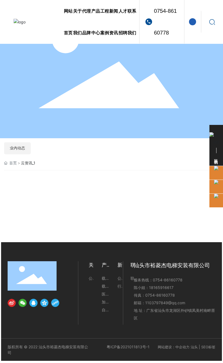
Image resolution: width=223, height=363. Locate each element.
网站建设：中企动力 (174, 347)
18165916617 (161, 287)
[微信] (22, 303)
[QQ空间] (44, 303)
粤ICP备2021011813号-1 (128, 346)
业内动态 (17, 148)
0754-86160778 (165, 22)
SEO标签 (208, 347)
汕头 (194, 347)
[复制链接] (55, 303)
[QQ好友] (33, 303)
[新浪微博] (12, 303)
